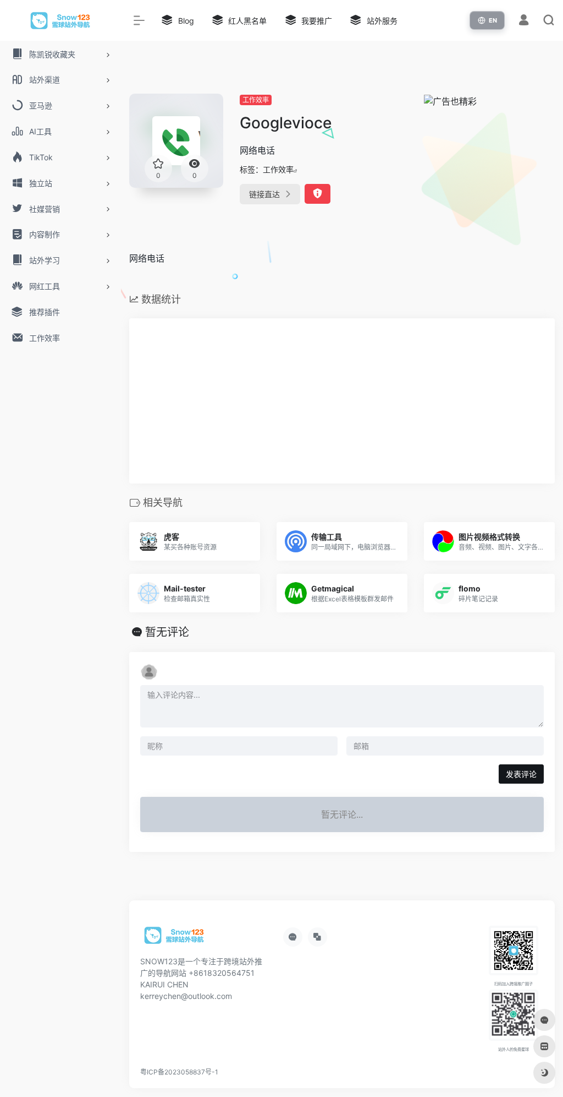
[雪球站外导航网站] (174, 938)
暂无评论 (167, 632)
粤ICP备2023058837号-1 (179, 1072)
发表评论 (521, 774)
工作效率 (255, 100)
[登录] (523, 21)
